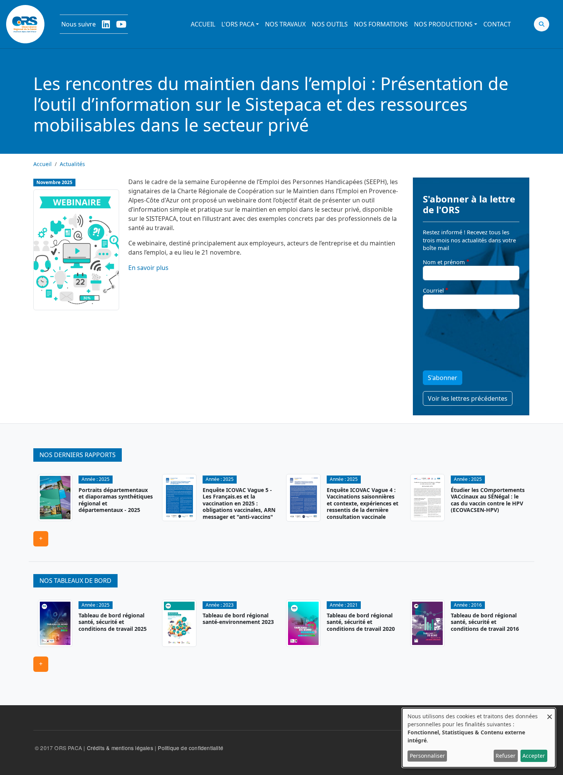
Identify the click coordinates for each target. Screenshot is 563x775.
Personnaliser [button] (427, 755)
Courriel (433, 290)
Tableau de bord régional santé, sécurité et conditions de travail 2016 (485, 622)
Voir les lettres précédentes (467, 398)
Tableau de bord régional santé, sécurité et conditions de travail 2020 (361, 622)
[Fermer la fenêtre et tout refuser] (549, 713)
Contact (497, 24)
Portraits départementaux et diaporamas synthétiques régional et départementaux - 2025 (116, 500)
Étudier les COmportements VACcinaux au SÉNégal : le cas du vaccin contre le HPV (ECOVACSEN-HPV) (488, 500)
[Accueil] (25, 24)
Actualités (72, 164)
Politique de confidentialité (190, 748)
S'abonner (442, 378)
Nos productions (443, 24)
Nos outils (330, 24)
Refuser (506, 755)
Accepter (533, 755)
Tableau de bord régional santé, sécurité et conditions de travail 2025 (113, 622)
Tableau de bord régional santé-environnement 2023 (238, 619)
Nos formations (381, 24)
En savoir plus (148, 267)
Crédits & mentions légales (120, 748)
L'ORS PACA (237, 24)
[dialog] (478, 737)
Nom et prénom (444, 262)
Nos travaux (285, 24)
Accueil (203, 24)
